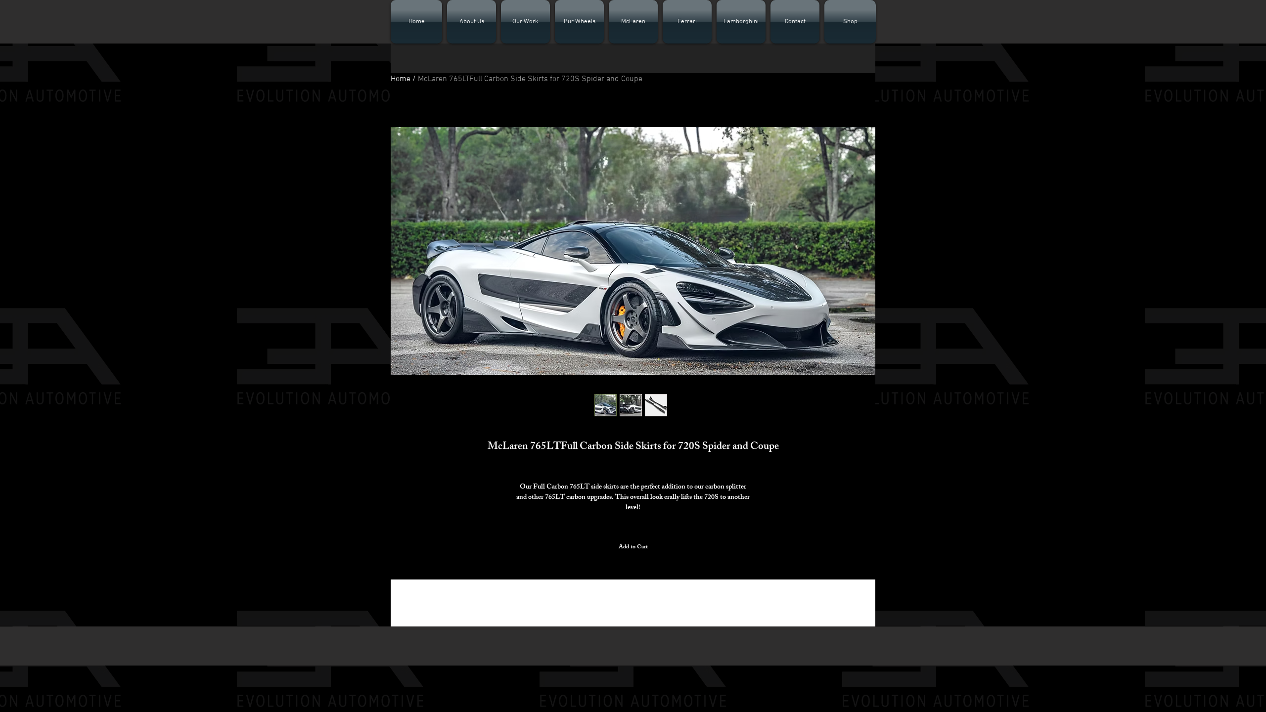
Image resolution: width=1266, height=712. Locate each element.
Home (400, 79)
